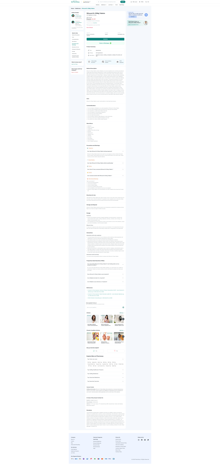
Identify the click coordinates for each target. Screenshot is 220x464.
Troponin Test (98, 364)
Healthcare (103, 4)
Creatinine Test (105, 364)
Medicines (78, 8)
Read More (95, 22)
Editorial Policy (118, 439)
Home (72, 8)
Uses (73, 37)
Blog (72, 442)
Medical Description (76, 34)
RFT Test (90, 365)
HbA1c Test (100, 362)
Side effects (74, 41)
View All (121, 312)
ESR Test (109, 362)
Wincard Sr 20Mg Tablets (88, 8)
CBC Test (94, 365)
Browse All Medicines (97, 441)
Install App (132, 16)
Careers (72, 441)
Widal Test (114, 365)
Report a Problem (75, 72)
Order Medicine (74, 449)
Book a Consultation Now (133, 24)
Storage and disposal (76, 49)
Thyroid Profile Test (91, 364)
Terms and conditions (120, 444)
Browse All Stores (96, 446)
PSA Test (89, 362)
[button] (111, 1)
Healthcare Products (75, 451)
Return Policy (118, 449)
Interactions (74, 53)
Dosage (73, 51)
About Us (72, 439)
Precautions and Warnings (75, 44)
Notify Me (105, 39)
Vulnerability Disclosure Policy (121, 442)
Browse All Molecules (97, 443)
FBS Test (114, 362)
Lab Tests (110, 4)
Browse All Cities (96, 444)
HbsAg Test (94, 362)
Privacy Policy (118, 441)
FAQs (94, 448)
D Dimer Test (121, 364)
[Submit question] (123, 307)
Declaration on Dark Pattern (121, 446)
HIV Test (115, 364)
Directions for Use (75, 47)
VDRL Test (111, 364)
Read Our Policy (75, 64)
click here (88, 426)
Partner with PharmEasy (75, 444)
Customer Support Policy (120, 448)
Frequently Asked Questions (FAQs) (75, 56)
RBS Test (105, 362)
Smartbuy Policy (119, 451)
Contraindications (75, 39)
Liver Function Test (101, 365)
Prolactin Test (108, 365)
